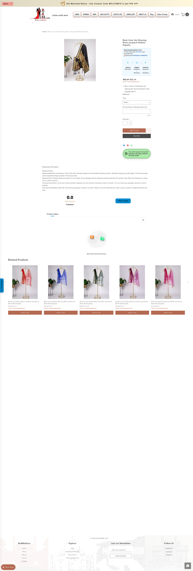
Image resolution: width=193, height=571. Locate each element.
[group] (96, 290)
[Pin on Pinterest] (128, 145)
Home (44, 31)
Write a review (123, 201)
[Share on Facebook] (124, 145)
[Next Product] (188, 282)
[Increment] (130, 123)
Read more (126, 94)
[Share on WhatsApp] (131, 145)
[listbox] (7, 4)
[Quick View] (25, 282)
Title (125, 98)
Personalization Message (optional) (135, 107)
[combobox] (137, 102)
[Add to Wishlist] (149, 130)
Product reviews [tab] (52, 214)
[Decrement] (124, 123)
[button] (7, 4)
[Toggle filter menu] (143, 220)
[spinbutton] (127, 123)
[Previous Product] (5, 282)
